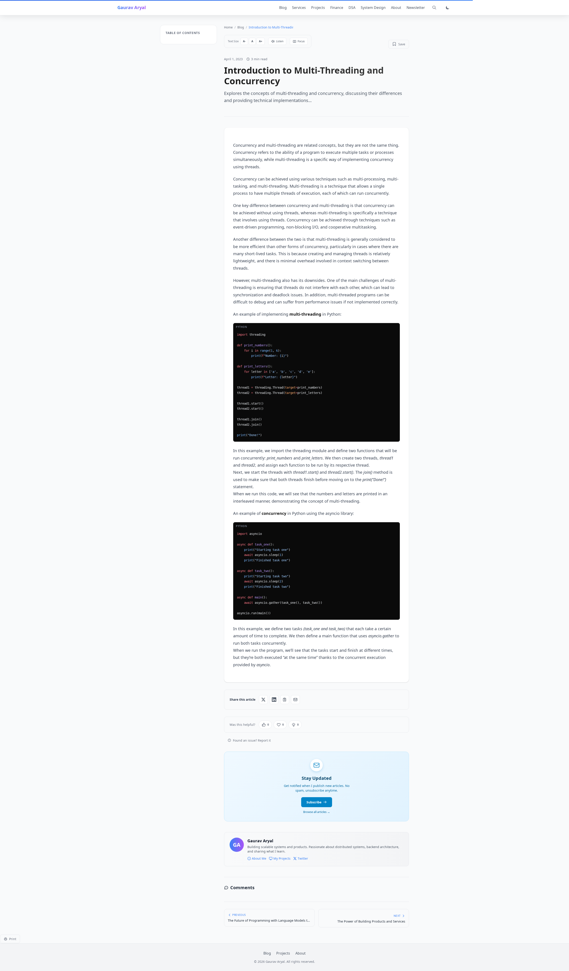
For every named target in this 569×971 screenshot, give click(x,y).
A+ (260, 41)
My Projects (282, 858)
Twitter (303, 858)
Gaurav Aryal (131, 7)
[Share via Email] (295, 699)
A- (244, 41)
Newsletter (416, 7)
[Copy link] (284, 699)
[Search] (434, 8)
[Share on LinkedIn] (274, 699)
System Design (373, 7)
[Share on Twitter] (263, 699)
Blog (283, 7)
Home (228, 27)
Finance (336, 7)
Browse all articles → (316, 812)
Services (299, 7)
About (396, 7)
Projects (318, 7)
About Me (259, 858)
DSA (352, 7)
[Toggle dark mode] (448, 8)
